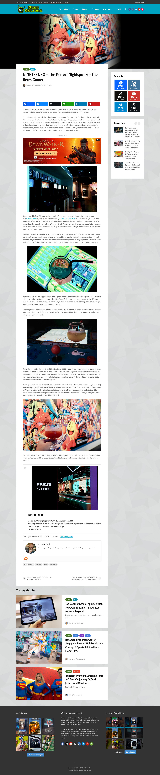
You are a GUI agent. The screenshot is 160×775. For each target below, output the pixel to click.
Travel (88, 635)
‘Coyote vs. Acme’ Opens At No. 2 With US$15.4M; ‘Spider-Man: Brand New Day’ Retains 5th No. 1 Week (132, 132)
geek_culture (22, 719)
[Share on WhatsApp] (68, 104)
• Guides (65, 2)
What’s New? (64, 9)
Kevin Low (71, 659)
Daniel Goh (29, 85)
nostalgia (38, 564)
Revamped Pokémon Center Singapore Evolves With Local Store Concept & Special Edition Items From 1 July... (84, 645)
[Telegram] (83, 744)
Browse (75, 9)
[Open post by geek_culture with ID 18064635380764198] (22, 726)
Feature (26, 69)
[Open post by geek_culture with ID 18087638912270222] (48, 726)
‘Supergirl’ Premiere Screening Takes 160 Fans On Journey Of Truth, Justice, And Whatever (84, 679)
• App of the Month (55, 2)
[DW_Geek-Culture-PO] (62, 151)
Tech (75, 599)
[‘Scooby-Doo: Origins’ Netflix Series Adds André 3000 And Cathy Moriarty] (118, 154)
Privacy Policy (73, 770)
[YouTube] (70, 744)
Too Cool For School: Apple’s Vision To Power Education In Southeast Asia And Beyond (84, 607)
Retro (46, 564)
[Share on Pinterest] (94, 104)
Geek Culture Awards (22, 2)
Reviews (85, 9)
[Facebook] (62, 744)
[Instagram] (66, 744)
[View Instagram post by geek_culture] (27, 732)
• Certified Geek (33, 2)
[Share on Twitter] (55, 104)
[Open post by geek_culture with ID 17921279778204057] (35, 743)
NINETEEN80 (31, 219)
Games (75, 635)
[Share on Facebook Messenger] (42, 104)
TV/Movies (76, 671)
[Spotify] (91, 744)
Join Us (89, 770)
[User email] (26, 558)
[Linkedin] (79, 744)
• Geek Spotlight (44, 2)
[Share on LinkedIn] (81, 104)
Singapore (96, 9)
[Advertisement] (62, 95)
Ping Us (118, 9)
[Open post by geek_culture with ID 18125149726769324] (35, 726)
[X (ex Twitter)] (75, 744)
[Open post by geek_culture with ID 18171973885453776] (22, 743)
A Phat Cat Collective (67, 219)
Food (32, 69)
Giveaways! (107, 9)
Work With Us (82, 770)
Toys (81, 635)
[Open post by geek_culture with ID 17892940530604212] (48, 743)
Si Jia (69, 623)
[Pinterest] (87, 744)
